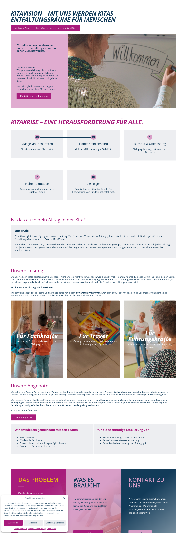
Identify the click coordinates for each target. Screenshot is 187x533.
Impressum (51, 529)
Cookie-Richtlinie (20, 529)
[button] (64, 498)
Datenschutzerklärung (37, 529)
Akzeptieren (13, 523)
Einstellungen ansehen (55, 523)
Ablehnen (33, 523)
